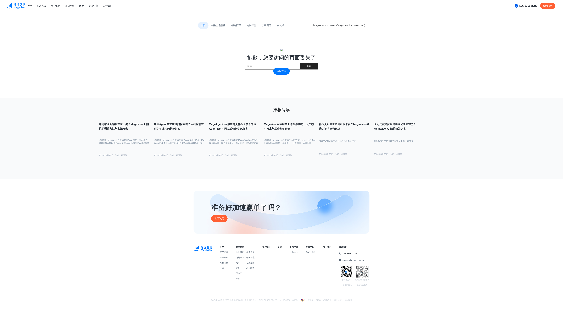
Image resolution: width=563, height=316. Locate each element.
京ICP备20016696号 (289, 300)
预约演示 (547, 6)
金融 (238, 278)
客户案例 (55, 6)
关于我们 (107, 6)
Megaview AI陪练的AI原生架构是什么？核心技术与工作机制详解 (289, 126)
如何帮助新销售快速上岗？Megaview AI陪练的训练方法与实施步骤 (124, 126)
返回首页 (281, 71)
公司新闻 (266, 25)
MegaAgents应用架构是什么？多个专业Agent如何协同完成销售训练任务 (232, 126)
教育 (238, 268)
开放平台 (69, 6)
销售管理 (251, 25)
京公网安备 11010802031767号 (317, 300)
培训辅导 (250, 268)
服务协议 (338, 300)
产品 (30, 6)
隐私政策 (348, 300)
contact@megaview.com (353, 260)
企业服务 (240, 252)
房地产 (239, 273)
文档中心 (294, 252)
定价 (81, 6)
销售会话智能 (218, 25)
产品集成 (224, 257)
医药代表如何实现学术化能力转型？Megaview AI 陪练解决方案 (395, 126)
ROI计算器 (311, 252)
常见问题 (224, 263)
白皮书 (280, 25)
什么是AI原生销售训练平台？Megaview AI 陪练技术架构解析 (344, 126)
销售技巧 (236, 25)
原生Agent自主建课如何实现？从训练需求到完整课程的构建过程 (179, 126)
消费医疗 (240, 257)
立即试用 (219, 218)
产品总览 (224, 252)
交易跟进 (250, 263)
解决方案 (41, 6)
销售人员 (250, 252)
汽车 (238, 263)
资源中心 (93, 6)
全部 (203, 25)
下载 (222, 268)
